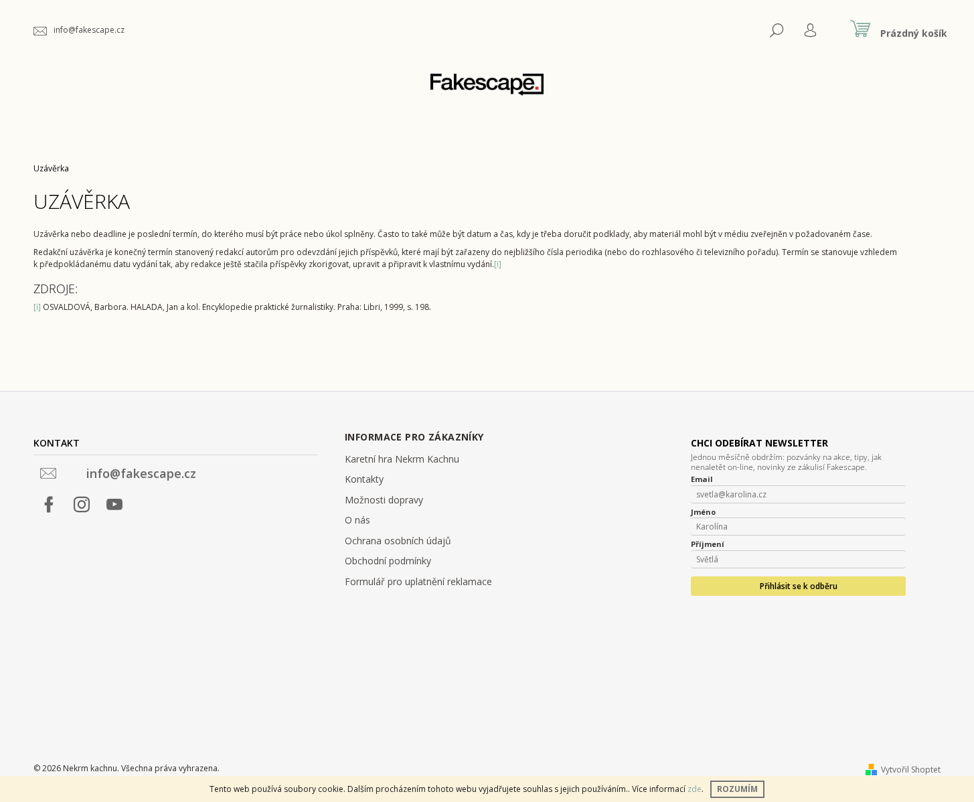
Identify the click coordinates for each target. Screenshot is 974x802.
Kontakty (364, 479)
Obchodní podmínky (388, 560)
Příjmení (707, 544)
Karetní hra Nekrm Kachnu (402, 459)
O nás (357, 519)
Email (702, 479)
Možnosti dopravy (384, 499)
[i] (497, 264)
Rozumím (737, 789)
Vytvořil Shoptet (911, 769)
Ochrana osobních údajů (398, 540)
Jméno (703, 512)
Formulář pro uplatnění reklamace (418, 581)
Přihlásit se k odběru (798, 586)
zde (694, 789)
